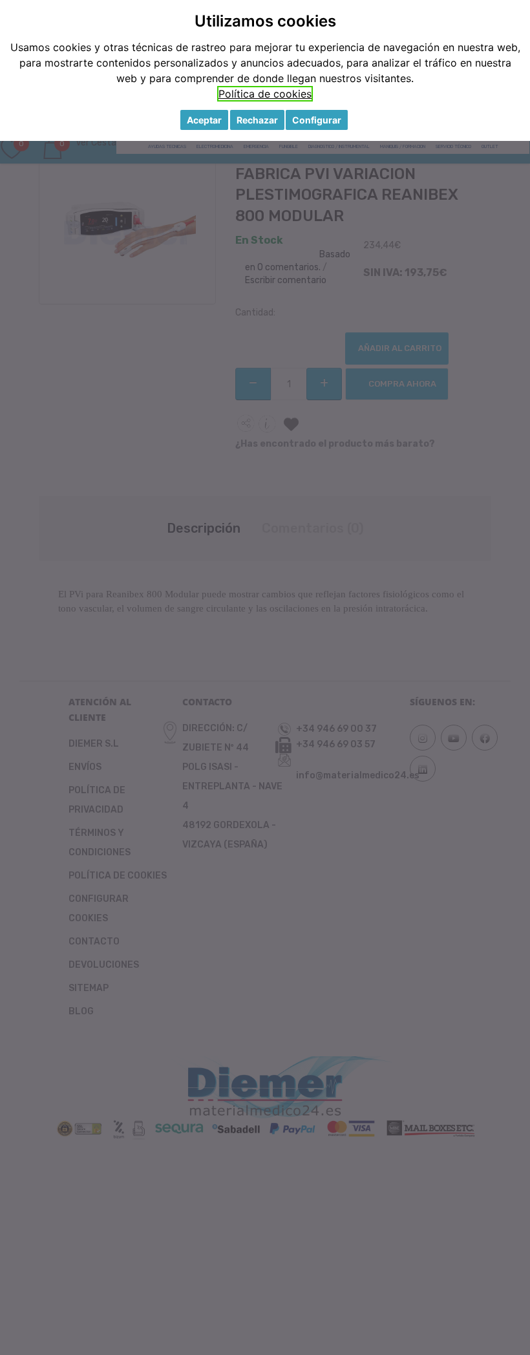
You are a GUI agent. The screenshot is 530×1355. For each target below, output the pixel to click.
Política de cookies (265, 93)
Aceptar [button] (204, 119)
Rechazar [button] (257, 119)
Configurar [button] (316, 119)
